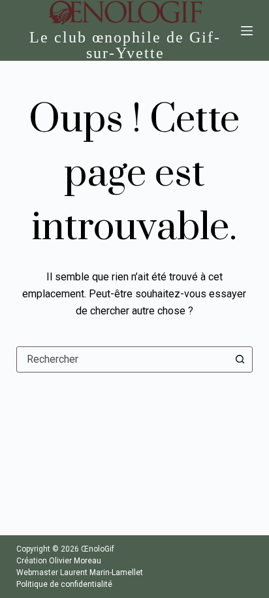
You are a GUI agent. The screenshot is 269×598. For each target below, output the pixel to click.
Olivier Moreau (75, 560)
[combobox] (122, 359)
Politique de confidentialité (64, 584)
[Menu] (247, 31)
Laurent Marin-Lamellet (101, 572)
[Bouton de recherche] (239, 359)
